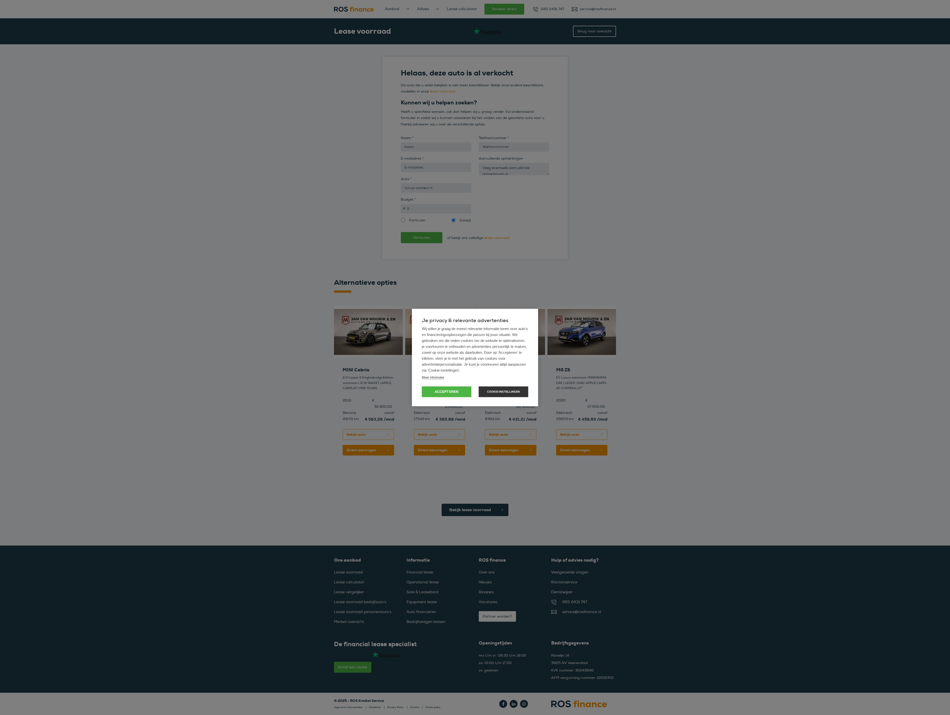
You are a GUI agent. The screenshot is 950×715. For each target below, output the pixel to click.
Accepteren (447, 392)
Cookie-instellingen (503, 391)
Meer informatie (433, 377)
